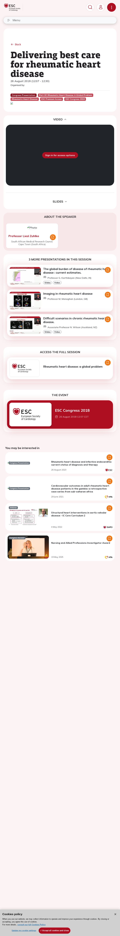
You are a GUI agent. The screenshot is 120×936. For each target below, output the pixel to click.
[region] (60, 923)
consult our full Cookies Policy (31, 925)
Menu (16, 20)
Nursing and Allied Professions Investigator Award (80, 542)
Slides (47, 282)
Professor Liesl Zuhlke (23, 236)
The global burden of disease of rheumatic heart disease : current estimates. (76, 270)
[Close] (115, 914)
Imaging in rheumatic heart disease (67, 293)
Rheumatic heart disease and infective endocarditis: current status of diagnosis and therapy (81, 463)
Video (57, 282)
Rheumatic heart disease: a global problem (73, 366)
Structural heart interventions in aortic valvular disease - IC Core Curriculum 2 (79, 514)
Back (18, 44)
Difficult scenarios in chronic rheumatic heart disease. (74, 320)
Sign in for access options (60, 155)
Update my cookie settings (24, 930)
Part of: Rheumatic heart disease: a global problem (65, 95)
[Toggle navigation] (111, 7)
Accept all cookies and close (55, 930)
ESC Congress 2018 (72, 410)
